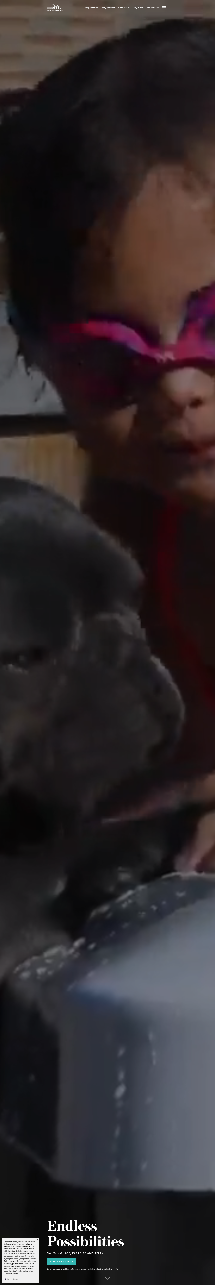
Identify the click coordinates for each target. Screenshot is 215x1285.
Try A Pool (138, 7)
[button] (11, 1279)
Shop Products (91, 7)
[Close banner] (37, 1239)
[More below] (107, 1278)
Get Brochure (124, 7)
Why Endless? (108, 7)
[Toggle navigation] (164, 8)
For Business (153, 7)
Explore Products (61, 1261)
